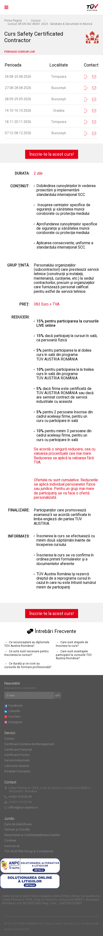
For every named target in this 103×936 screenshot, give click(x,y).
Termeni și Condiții (17, 829)
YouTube (15, 716)
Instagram (16, 722)
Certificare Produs (17, 755)
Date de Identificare (18, 824)
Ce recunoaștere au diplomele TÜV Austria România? (26, 644)
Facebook (16, 705)
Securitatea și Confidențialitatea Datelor (32, 835)
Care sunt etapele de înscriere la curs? (72, 644)
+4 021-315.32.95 (20, 796)
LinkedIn (14, 711)
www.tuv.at (12, 846)
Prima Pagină (13, 20)
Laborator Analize (16, 766)
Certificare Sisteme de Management (29, 744)
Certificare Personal (18, 749)
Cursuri (35, 20)
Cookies (10, 840)
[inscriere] (58, 695)
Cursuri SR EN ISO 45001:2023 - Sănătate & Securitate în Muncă (50, 24)
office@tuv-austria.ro (23, 807)
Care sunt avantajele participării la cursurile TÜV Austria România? (74, 655)
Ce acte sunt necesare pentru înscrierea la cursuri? (26, 653)
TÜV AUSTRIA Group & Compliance (28, 851)
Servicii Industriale (16, 760)
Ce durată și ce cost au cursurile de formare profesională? (27, 665)
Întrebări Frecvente (17, 771)
